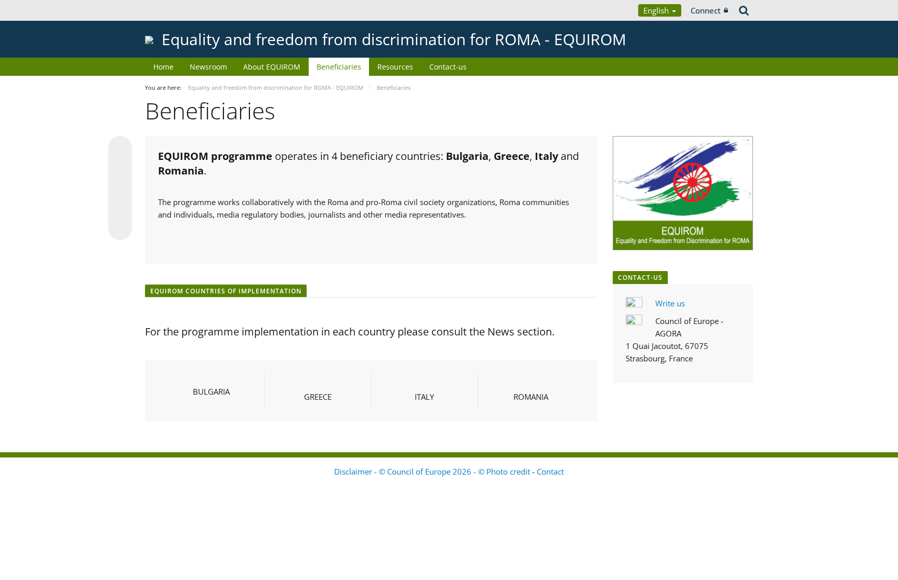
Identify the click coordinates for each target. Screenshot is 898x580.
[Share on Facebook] (120, 188)
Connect (706, 10)
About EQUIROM (271, 67)
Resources (395, 67)
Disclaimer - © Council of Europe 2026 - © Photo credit (433, 471)
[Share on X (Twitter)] (120, 169)
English (657, 10)
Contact (550, 471)
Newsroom (208, 67)
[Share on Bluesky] (120, 149)
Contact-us (448, 67)
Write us (670, 303)
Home (163, 67)
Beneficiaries (338, 67)
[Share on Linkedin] (120, 208)
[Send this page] (120, 228)
